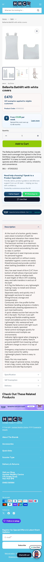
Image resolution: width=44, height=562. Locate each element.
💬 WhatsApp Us (31, 194)
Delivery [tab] (8, 385)
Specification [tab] (10, 374)
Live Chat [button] (36, 547)
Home (4, 19)
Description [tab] (10, 227)
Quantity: (5, 131)
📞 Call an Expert (12, 194)
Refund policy (10, 554)
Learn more (35, 121)
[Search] (39, 10)
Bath (12, 19)
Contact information (28, 557)
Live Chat (23, 199)
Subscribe (22, 545)
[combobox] (22, 10)
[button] (3, 4)
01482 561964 (8, 482)
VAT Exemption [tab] (11, 380)
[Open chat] (36, 554)
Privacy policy (21, 554)
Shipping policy (14, 557)
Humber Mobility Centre (19, 427)
